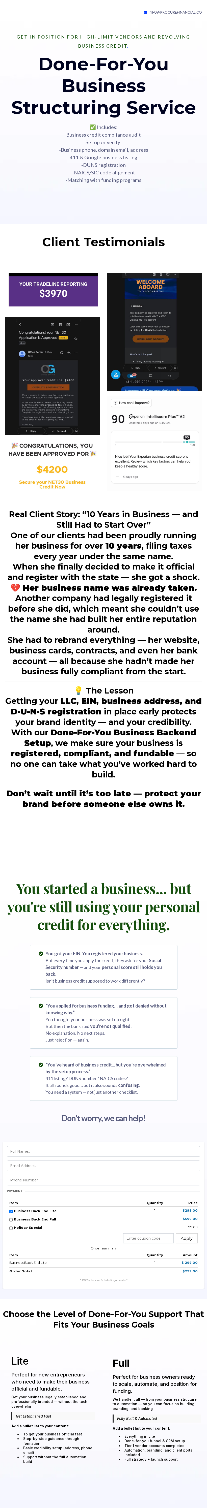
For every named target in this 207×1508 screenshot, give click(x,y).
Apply (187, 1238)
